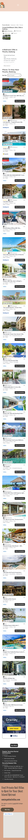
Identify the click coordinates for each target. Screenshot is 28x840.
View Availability (19, 101)
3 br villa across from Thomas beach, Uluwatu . (13, 520)
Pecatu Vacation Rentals (10, 756)
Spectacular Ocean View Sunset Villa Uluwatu (13, 334)
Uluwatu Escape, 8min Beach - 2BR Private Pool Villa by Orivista (12, 546)
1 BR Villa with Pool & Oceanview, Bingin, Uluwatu (12, 573)
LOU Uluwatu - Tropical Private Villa (12, 122)
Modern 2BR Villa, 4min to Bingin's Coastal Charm (12, 281)
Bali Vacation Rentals (9, 758)
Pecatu (21, 25)
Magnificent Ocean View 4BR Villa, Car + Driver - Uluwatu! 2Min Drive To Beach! (14, 96)
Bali (17, 25)
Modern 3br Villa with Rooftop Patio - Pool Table (13, 414)
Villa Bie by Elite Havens (9, 599)
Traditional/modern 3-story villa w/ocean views (11, 387)
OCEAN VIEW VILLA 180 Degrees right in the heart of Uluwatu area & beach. (13, 493)
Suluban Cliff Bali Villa (9, 678)
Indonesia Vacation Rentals (10, 761)
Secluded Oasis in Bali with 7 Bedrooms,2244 (11, 626)
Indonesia (13, 25)
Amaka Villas (6, 148)
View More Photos (6, 37)
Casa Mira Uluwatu (8, 201)
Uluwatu (8, 204)
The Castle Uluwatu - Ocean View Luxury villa (12, 308)
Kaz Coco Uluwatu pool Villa (10, 360)
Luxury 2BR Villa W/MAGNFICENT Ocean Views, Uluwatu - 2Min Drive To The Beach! (14, 776)
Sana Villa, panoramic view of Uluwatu (13, 254)
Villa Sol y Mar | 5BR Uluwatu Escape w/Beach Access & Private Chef (12, 705)
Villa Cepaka (6, 466)
